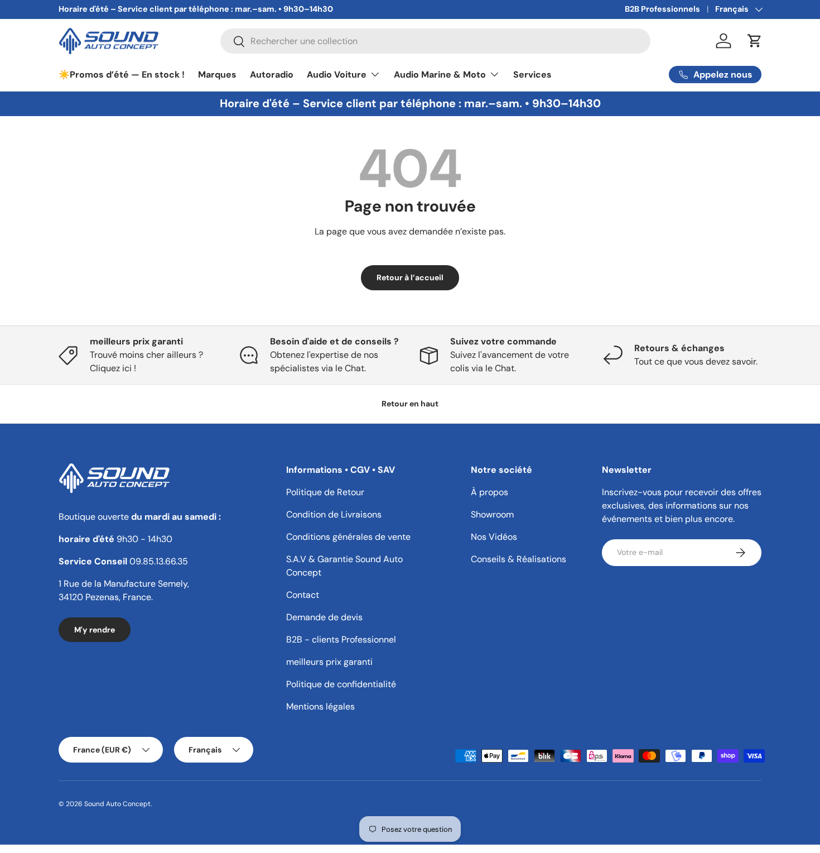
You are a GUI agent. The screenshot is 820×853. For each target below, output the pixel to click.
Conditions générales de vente (348, 537)
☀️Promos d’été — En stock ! (122, 74)
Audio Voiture (336, 74)
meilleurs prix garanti (329, 662)
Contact (302, 595)
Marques (217, 74)
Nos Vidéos (494, 537)
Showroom (492, 514)
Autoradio (271, 74)
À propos (489, 492)
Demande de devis (324, 617)
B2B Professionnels (662, 9)
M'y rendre (94, 630)
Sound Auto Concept (117, 803)
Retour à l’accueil (410, 277)
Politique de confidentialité (341, 684)
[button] (754, 40)
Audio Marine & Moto (440, 74)
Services (532, 74)
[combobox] (435, 41)
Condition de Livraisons (334, 514)
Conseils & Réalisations (518, 559)
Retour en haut (410, 404)
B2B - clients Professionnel (341, 639)
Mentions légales (320, 706)
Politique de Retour (325, 492)
